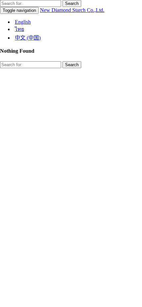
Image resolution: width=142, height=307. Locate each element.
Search (72, 3)
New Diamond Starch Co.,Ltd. (72, 10)
